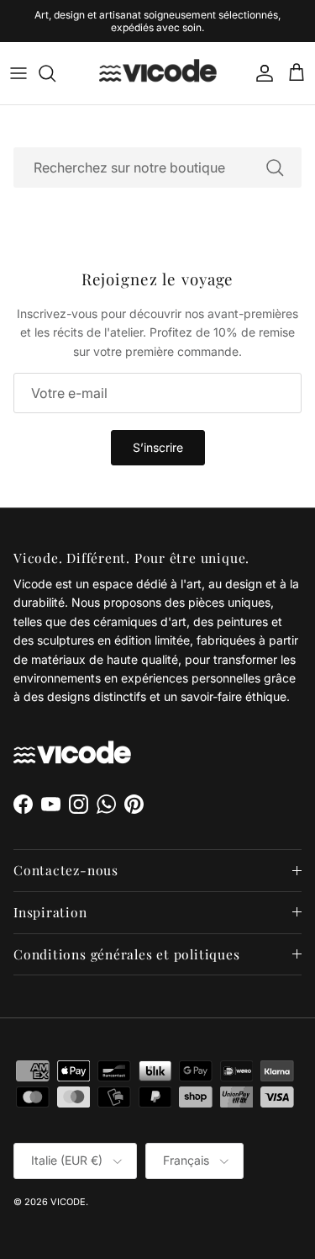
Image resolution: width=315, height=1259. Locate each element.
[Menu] (18, 61)
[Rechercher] (275, 156)
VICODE (68, 1190)
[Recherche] (55, 61)
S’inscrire (158, 435)
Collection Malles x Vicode (191, 21)
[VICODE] (158, 61)
